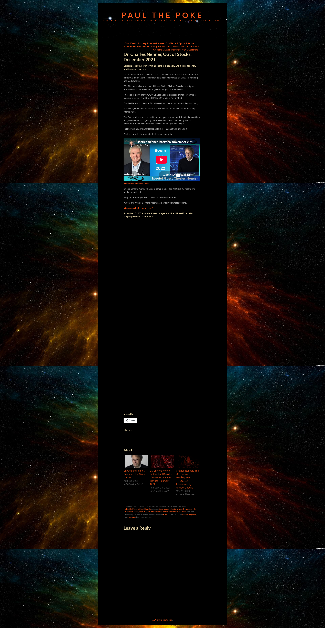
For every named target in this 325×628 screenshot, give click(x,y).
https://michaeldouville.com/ (136, 184)
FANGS (142, 512)
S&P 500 (182, 512)
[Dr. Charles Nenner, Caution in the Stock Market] (135, 461)
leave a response (189, 514)
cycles (179, 509)
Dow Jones (187, 509)
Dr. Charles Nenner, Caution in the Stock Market (134, 474)
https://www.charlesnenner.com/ (138, 208)
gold (148, 512)
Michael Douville (144, 509)
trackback (131, 517)
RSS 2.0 (166, 514)
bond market (164, 509)
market (165, 512)
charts (173, 509)
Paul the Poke (162, 15)
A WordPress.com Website (162, 620)
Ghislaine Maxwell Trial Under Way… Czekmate (175, 50)
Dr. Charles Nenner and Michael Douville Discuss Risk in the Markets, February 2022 (161, 477)
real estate (173, 512)
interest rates (156, 512)
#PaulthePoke (131, 509)
